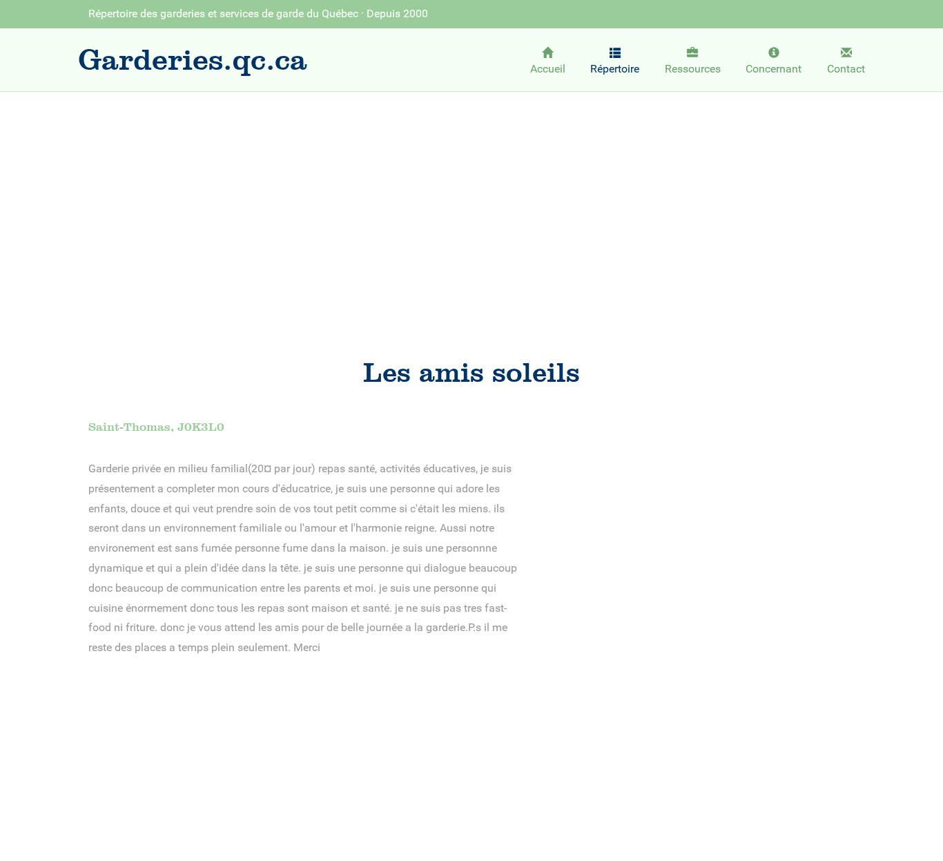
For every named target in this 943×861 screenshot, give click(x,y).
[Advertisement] (471, 204)
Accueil (547, 68)
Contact (846, 68)
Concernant (773, 68)
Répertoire (614, 68)
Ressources (693, 68)
